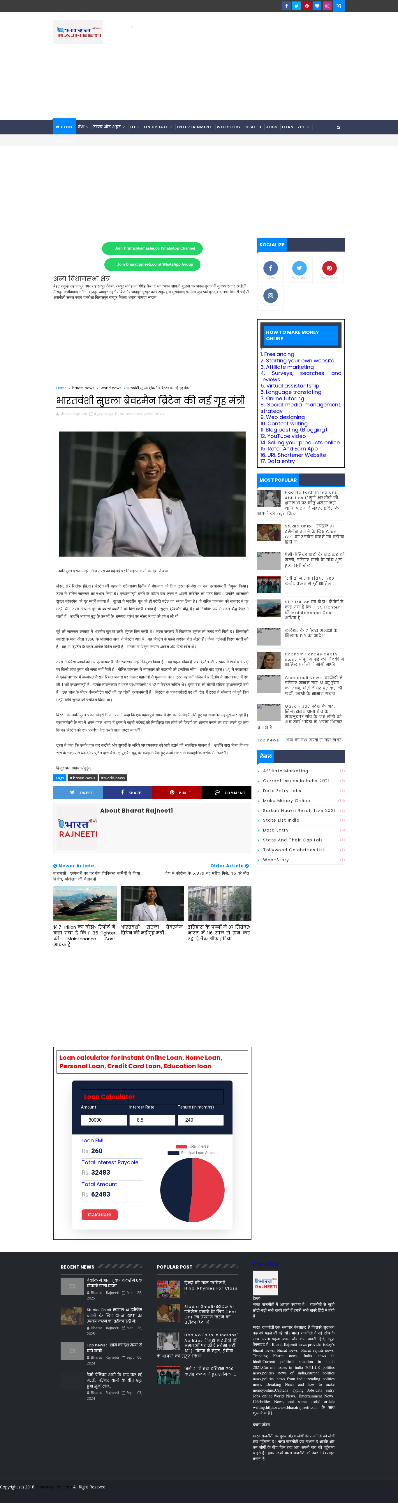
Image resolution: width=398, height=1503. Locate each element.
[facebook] (286, 5)
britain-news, (131, 413)
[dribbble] (298, 1494)
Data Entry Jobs (282, 791)
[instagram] (327, 5)
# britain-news (82, 778)
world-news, (154, 413)
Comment (235, 792)
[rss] (308, 1494)
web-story (276, 860)
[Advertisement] (238, 70)
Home (67, 127)
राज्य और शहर (107, 127)
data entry (276, 830)
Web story (229, 127)
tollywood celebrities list (294, 850)
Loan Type (293, 127)
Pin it (185, 792)
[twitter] (296, 5)
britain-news (83, 387)
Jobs (271, 127)
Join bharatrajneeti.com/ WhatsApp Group (155, 264)
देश (81, 127)
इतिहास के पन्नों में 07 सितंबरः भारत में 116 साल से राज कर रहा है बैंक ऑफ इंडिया (219, 933)
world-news (111, 387)
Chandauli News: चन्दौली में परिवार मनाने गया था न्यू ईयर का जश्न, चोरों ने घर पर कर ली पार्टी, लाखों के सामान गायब (314, 686)
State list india (281, 820)
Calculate (99, 1215)
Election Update (149, 127)
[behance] (318, 1494)
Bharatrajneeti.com (54, 1487)
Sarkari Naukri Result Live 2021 (299, 810)
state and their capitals (293, 840)
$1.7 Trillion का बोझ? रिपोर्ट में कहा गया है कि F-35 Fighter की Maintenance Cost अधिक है (84, 936)
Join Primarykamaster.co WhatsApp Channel (155, 248)
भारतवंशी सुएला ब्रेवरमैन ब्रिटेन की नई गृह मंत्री (152, 930)
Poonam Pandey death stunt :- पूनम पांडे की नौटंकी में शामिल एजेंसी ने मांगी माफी (314, 659)
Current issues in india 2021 (296, 781)
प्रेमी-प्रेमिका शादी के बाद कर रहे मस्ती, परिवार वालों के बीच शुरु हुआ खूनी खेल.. (315, 560)
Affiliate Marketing (286, 771)
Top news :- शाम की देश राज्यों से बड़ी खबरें (299, 740)
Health (253, 127)
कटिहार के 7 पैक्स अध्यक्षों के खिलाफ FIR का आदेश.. (311, 633)
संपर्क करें (65, 141)
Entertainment (194, 127)
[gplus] (267, 1494)
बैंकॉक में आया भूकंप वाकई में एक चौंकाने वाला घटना (114, 1283)
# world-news (113, 778)
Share (134, 792)
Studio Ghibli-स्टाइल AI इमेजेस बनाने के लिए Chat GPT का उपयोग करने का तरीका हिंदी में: (314, 534)
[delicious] (338, 1494)
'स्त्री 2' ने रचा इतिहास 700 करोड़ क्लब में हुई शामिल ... (311, 581)
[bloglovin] (317, 5)
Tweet (86, 792)
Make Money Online (287, 801)
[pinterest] (306, 5)
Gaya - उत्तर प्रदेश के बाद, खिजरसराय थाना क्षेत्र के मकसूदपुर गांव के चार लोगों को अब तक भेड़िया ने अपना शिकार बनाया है (300, 717)
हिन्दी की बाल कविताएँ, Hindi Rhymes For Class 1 (210, 1288)
